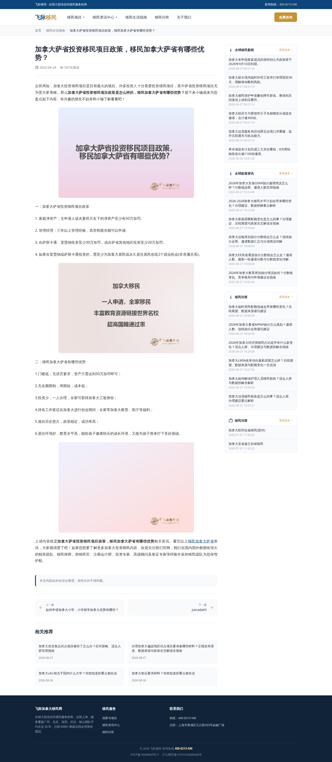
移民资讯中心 (105, 17)
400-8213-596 (288, 4)
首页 (38, 30)
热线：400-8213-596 (183, 718)
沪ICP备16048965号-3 (144, 755)
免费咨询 (285, 17)
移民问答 (162, 17)
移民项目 (76, 17)
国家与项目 (109, 718)
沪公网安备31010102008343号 (182, 755)
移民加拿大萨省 (201, 541)
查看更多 (284, 50)
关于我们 (184, 17)
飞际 (46, 17)
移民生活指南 (136, 17)
